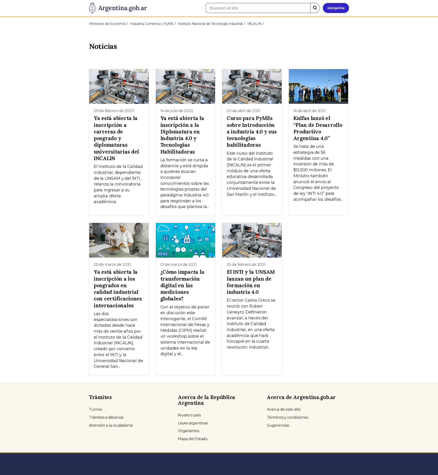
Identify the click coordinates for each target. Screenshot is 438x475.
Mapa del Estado (193, 439)
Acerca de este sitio (284, 409)
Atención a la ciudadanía (111, 425)
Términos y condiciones (287, 417)
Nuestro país (189, 415)
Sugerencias (278, 425)
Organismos (188, 431)
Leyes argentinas (193, 423)
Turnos (95, 409)
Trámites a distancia (106, 417)
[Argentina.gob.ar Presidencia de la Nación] (118, 8)
